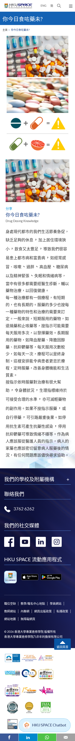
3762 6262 (24, 509)
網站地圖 (10, 619)
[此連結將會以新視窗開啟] (29, 577)
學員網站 (55, 603)
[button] (59, 6)
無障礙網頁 (28, 619)
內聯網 (25, 611)
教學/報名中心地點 (33, 603)
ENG (43, 5)
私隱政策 (62, 611)
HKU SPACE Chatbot (49, 725)
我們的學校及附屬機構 (29, 479)
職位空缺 (10, 603)
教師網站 (10, 611)
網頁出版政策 (43, 611)
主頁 (5, 30)
